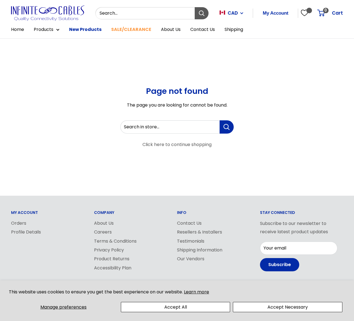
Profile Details (26, 232)
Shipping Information (199, 250)
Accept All (175, 307)
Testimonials (190, 241)
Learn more (196, 292)
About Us (171, 29)
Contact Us (202, 29)
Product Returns (111, 259)
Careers (103, 232)
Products (43, 29)
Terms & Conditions (115, 241)
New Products (85, 29)
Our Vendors (190, 259)
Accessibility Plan (112, 268)
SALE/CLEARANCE (131, 29)
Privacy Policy (109, 250)
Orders (18, 223)
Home (17, 29)
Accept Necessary (287, 307)
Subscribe (279, 264)
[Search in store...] (227, 127)
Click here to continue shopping (177, 144)
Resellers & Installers (199, 232)
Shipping (234, 29)
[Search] (202, 13)
